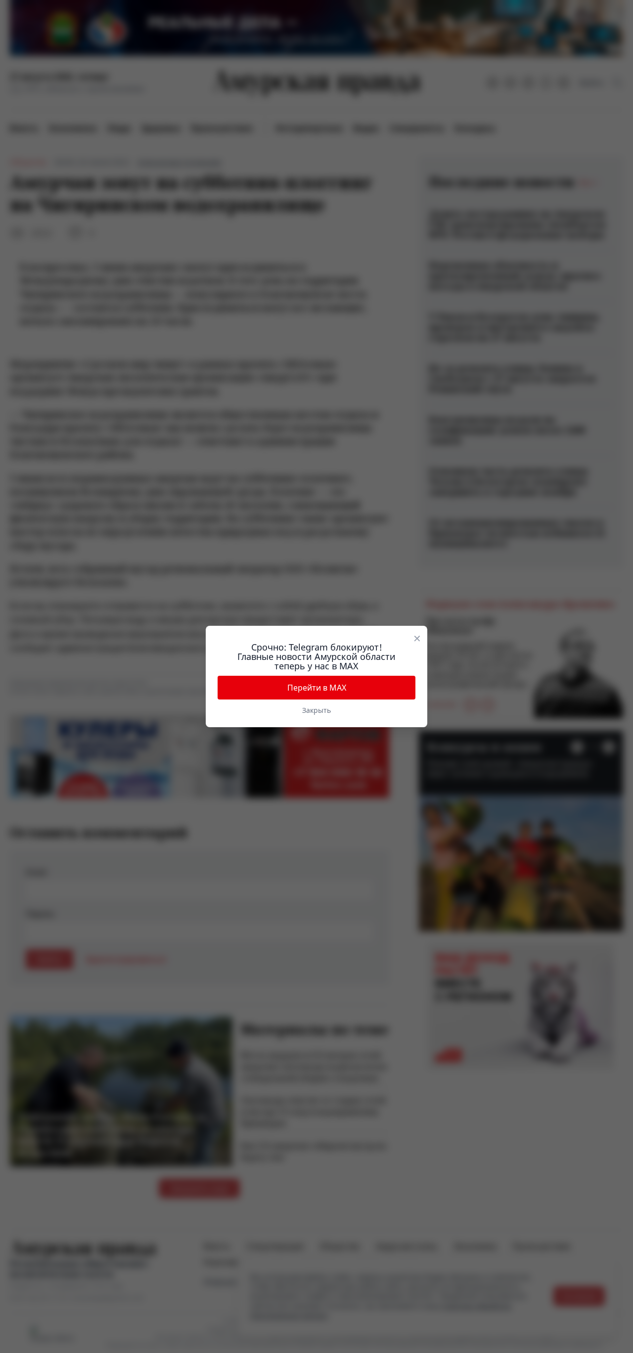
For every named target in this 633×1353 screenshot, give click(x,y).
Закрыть (316, 710)
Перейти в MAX (316, 687)
